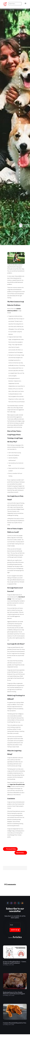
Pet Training (19, 213)
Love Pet (19, 196)
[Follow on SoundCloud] (22, 903)
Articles (17, 937)
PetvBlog (6, 964)
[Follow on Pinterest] (15, 903)
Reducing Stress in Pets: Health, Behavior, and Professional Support (14, 992)
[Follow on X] (18, 903)
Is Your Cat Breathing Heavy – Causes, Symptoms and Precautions (14, 962)
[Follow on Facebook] (7, 903)
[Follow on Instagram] (11, 903)
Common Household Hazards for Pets (14, 1023)
